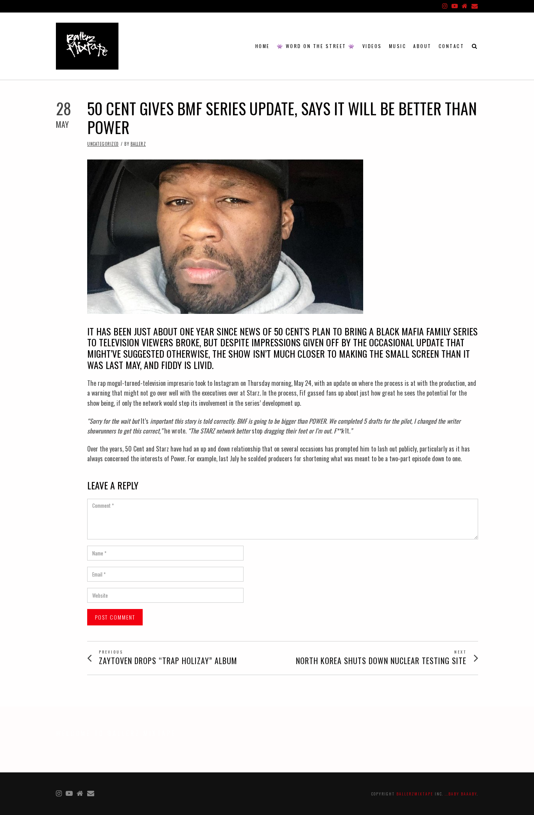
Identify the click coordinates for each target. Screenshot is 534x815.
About (422, 46)
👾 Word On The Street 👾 (316, 46)
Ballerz (138, 144)
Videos (372, 46)
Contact (451, 46)
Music (398, 46)
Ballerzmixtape (414, 794)
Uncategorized (103, 144)
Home (262, 46)
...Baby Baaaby (461, 794)
